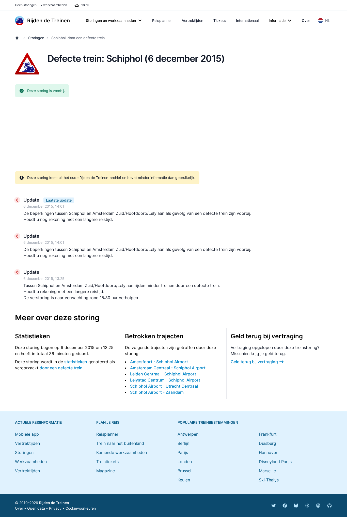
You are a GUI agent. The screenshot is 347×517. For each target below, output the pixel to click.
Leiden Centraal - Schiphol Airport (163, 373)
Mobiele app (27, 434)
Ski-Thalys (269, 479)
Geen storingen (26, 5)
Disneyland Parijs (275, 461)
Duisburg (267, 443)
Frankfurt (268, 434)
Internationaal (247, 20)
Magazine (105, 470)
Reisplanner (162, 20)
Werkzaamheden (31, 461)
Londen (185, 461)
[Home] (18, 38)
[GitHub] (329, 505)
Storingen (36, 38)
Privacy (55, 508)
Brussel (184, 470)
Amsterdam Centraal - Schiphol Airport (168, 367)
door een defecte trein (61, 367)
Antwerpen (188, 434)
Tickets (219, 20)
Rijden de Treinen (54, 502)
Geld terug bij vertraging (254, 361)
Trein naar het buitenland (120, 443)
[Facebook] (284, 505)
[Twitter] (273, 505)
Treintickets (107, 461)
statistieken (75, 361)
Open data (36, 508)
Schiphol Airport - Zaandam (157, 392)
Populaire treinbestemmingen (208, 422)
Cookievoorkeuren (81, 508)
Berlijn (183, 443)
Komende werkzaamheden (121, 452)
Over (306, 20)
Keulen (184, 479)
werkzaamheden (54, 5)
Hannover (268, 452)
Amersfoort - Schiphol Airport (159, 361)
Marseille (267, 470)
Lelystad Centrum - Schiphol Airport (165, 380)
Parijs (183, 452)
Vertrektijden (192, 20)
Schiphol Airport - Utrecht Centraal (164, 386)
